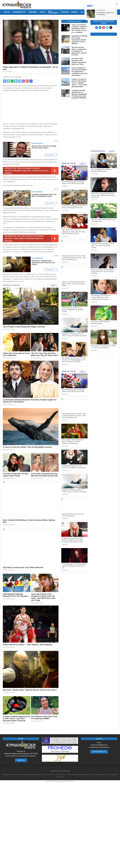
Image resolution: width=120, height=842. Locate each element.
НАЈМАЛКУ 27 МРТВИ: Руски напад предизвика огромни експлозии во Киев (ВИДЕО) (79, 39)
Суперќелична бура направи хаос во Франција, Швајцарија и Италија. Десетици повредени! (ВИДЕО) (79, 94)
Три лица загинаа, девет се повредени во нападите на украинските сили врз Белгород (79, 51)
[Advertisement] (103, 66)
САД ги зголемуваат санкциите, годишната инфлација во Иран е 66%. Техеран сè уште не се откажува (79, 28)
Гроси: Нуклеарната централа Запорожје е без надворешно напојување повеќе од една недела (79, 71)
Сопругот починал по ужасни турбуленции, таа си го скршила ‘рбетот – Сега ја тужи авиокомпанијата (79, 82)
